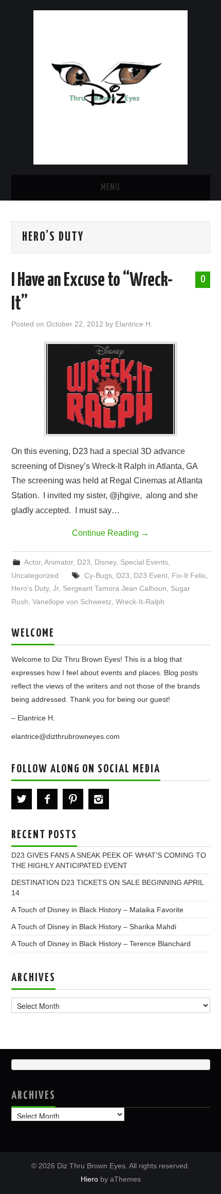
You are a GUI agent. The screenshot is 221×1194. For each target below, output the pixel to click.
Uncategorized (35, 575)
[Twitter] (21, 799)
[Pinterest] (73, 799)
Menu (110, 187)
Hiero (89, 1179)
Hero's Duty (30, 588)
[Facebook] (47, 799)
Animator (58, 562)
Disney (105, 562)
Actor (32, 562)
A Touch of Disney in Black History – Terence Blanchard (101, 943)
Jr (56, 588)
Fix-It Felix (189, 575)
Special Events (144, 562)
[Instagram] (98, 799)
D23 (83, 562)
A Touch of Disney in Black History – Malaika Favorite (97, 910)
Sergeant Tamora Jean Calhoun (115, 588)
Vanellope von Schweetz (72, 602)
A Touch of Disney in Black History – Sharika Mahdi (93, 926)
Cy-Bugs (98, 575)
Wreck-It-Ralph (140, 602)
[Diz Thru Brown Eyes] (110, 86)
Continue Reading (110, 533)
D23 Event (151, 575)
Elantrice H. (134, 324)
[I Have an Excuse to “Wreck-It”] (110, 389)
